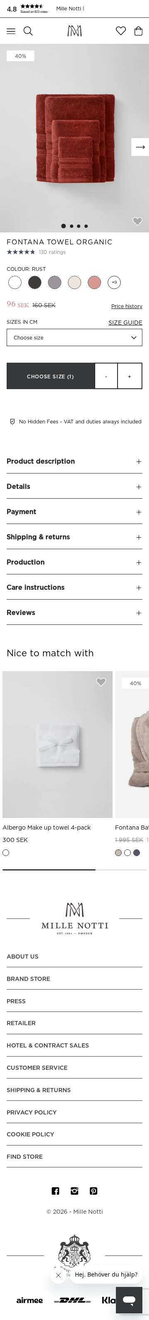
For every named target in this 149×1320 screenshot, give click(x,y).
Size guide (125, 323)
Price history (126, 306)
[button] (31, 8)
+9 (114, 282)
